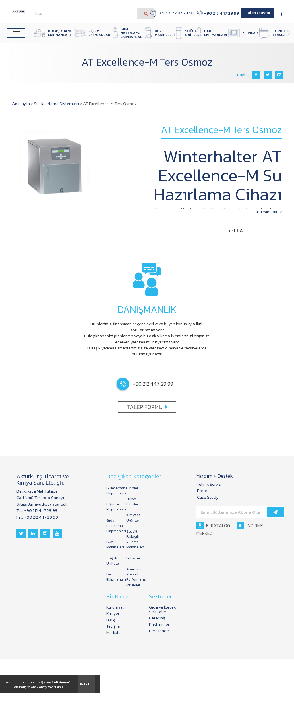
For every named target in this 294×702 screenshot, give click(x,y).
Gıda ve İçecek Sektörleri (162, 609)
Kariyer (112, 613)
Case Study (208, 497)
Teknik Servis (209, 484)
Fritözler (133, 558)
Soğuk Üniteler (113, 560)
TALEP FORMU (145, 407)
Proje (202, 490)
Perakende (159, 630)
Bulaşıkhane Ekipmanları (113, 490)
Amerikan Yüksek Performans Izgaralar (133, 577)
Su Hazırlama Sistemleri (56, 103)
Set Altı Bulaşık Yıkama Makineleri (133, 539)
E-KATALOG (217, 525)
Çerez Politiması (55, 682)
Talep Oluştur (257, 13)
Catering (157, 618)
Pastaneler (159, 624)
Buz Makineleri (113, 544)
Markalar (114, 632)
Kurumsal (115, 607)
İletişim (113, 626)
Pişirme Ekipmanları (113, 506)
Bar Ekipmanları (113, 576)
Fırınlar (132, 488)
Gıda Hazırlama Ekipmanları (113, 525)
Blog (110, 619)
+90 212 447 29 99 (173, 13)
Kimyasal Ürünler (133, 517)
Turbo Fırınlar (132, 501)
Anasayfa (21, 103)
